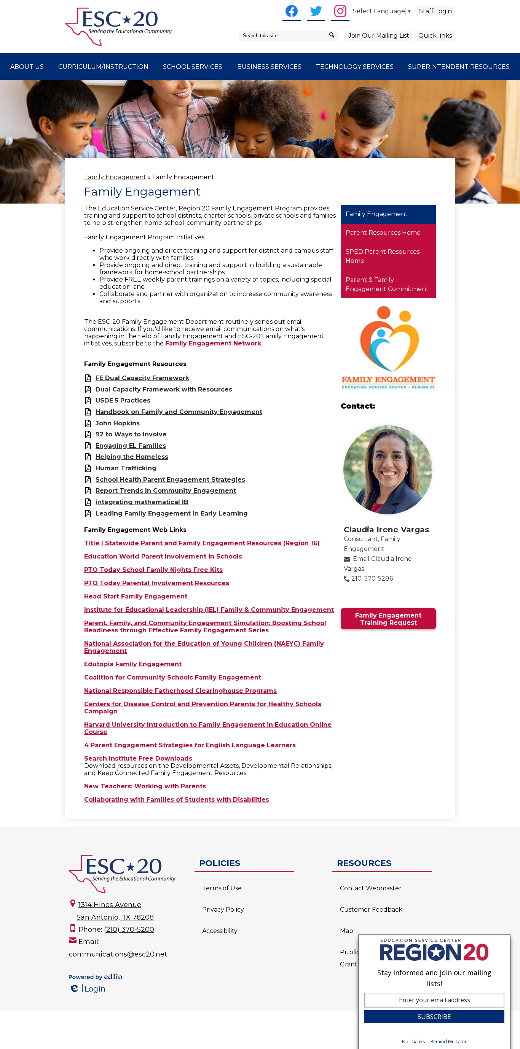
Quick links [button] (435, 35)
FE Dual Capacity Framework (142, 378)
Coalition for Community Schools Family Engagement (172, 677)
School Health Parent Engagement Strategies (170, 479)
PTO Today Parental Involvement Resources (156, 583)
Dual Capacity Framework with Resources (164, 389)
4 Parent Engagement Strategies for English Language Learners (190, 745)
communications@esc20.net (118, 954)
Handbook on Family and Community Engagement (179, 411)
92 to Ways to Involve (131, 434)
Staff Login (435, 11)
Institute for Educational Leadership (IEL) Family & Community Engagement (209, 609)
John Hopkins (118, 423)
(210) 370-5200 (129, 929)
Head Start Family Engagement (135, 596)
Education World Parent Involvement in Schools (163, 556)
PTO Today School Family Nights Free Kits (153, 569)
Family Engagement (115, 177)
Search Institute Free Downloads (138, 758)
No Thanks (413, 1042)
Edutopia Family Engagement (133, 664)
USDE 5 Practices (123, 400)
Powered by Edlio (95, 977)
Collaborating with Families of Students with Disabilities (176, 799)
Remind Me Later (449, 1042)
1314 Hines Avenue (109, 905)
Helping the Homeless (132, 456)
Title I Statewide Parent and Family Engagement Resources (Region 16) (202, 543)
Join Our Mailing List (378, 35)
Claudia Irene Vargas (386, 529)
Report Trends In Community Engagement (166, 490)
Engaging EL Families (131, 445)
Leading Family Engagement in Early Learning (172, 513)
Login (87, 989)
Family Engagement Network (213, 343)
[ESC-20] (118, 27)
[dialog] (434, 991)
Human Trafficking (126, 468)
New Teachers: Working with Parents (145, 786)
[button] (27, 66)
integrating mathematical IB (142, 502)
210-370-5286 (372, 578)
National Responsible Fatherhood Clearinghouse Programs (180, 690)
